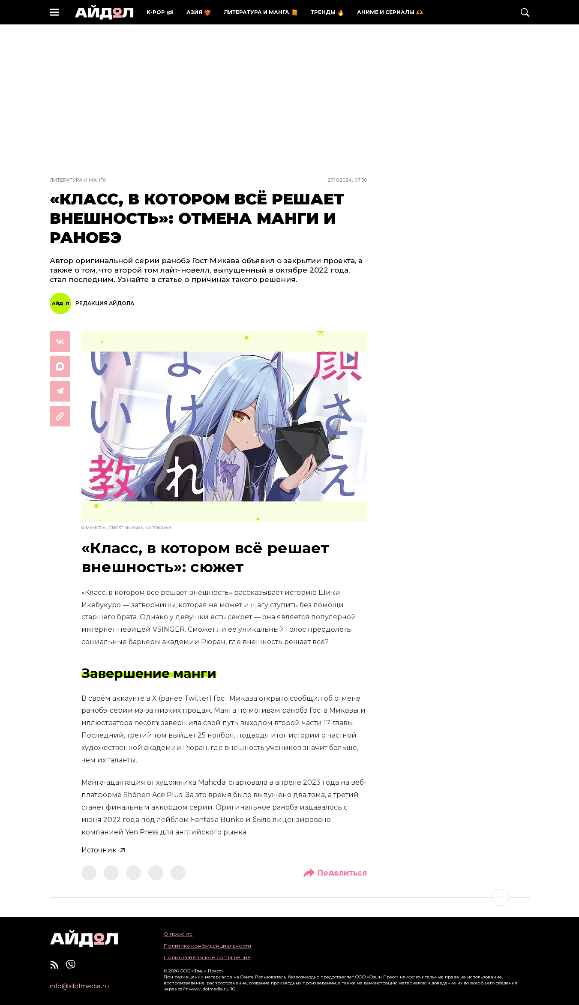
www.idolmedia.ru (208, 989)
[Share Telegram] (60, 391)
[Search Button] (525, 12)
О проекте (178, 933)
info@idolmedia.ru (79, 986)
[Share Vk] (60, 341)
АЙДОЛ (104, 12)
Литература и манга (78, 180)
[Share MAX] (60, 366)
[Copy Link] (60, 416)
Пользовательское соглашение (207, 957)
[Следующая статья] (290, 897)
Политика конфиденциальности (207, 945)
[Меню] (54, 12)
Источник (99, 850)
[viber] (70, 964)
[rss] (54, 964)
